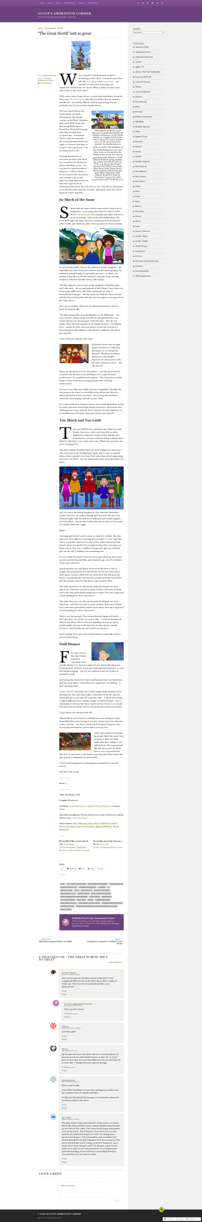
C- (109, 887)
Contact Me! (93, 3)
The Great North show (89, 903)
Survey (138, 256)
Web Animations (142, 276)
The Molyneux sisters (112, 903)
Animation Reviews (144, 57)
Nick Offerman (67, 900)
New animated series (101, 893)
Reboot (138, 206)
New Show (50, 28)
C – (68, 783)
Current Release (142, 92)
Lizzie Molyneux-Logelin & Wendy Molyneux (90, 806)
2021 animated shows (97, 884)
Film (137, 107)
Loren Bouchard (80, 818)
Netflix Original (142, 161)
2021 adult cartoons (76, 884)
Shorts (138, 216)
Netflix (138, 156)
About (58, 3)
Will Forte (66, 909)
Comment (116, 1201)
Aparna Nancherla (87, 887)
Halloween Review (143, 117)
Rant (137, 201)
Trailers (138, 266)
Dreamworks (141, 102)
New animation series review (74, 896)
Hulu (41, 28)
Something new (103, 900)
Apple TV (139, 67)
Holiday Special (142, 127)
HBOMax (139, 122)
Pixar (137, 196)
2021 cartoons (116, 884)
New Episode (141, 166)
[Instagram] (152, 3)
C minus (101, 887)
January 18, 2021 (49, 75)
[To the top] (161, 1209)
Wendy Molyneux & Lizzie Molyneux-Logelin (97, 906)
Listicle (138, 146)
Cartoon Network (143, 77)
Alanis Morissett (69, 887)
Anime (138, 62)
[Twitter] (148, 3)
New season (140, 176)
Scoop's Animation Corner (64, 13)
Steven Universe (142, 231)
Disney (138, 97)
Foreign (138, 112)
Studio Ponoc (141, 246)
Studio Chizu (141, 236)
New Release (141, 171)
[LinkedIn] (143, 3)
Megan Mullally (68, 893)
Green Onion (69, 973)
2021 (62, 884)
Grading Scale (69, 3)
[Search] (162, 3)
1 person (75, 1013)
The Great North (68, 903)
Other (138, 186)
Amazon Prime (142, 47)
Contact (81, 3)
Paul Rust (81, 900)
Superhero (140, 251)
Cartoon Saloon (142, 82)
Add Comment (114, 962)
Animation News (143, 52)
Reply (64, 994)
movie (138, 151)
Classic (138, 87)
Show (60, 28)
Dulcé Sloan (66, 890)
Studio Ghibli (141, 241)
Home (50, 3)
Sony (137, 226)
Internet (139, 142)
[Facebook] (138, 3)
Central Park (108, 81)
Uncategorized (141, 271)
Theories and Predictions (146, 261)
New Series (95, 896)
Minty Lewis (83, 893)
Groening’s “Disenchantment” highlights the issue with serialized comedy (74, 847)
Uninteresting (67, 906)
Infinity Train (141, 136)
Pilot (137, 191)
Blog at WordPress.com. (50, 1218)
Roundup (139, 211)
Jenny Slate (87, 890)
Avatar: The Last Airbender (147, 72)
